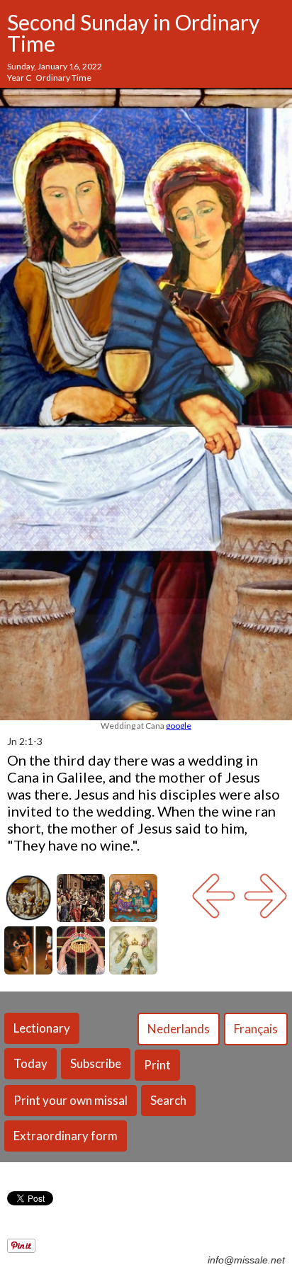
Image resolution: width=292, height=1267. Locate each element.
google (178, 725)
